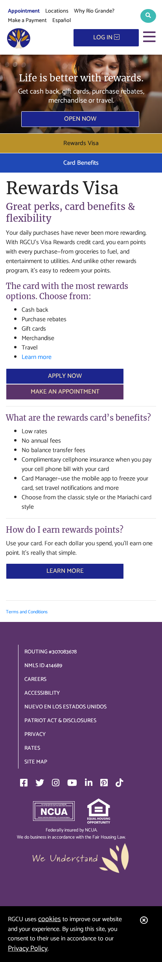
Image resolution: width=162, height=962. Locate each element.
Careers (35, 679)
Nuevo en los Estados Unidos (65, 707)
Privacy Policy (28, 949)
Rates (32, 748)
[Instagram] (55, 782)
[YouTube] (72, 782)
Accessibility (42, 693)
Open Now (80, 119)
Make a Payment (27, 20)
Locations (56, 11)
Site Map (35, 762)
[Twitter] (39, 782)
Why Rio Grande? (94, 11)
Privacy (35, 734)
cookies (49, 919)
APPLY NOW (65, 376)
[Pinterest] (104, 782)
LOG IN (103, 37)
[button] (148, 16)
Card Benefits (81, 163)
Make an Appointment (65, 391)
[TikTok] (119, 782)
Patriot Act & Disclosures (60, 721)
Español (61, 20)
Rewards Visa (81, 143)
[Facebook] (23, 782)
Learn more (37, 357)
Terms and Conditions (27, 612)
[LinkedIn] (88, 782)
